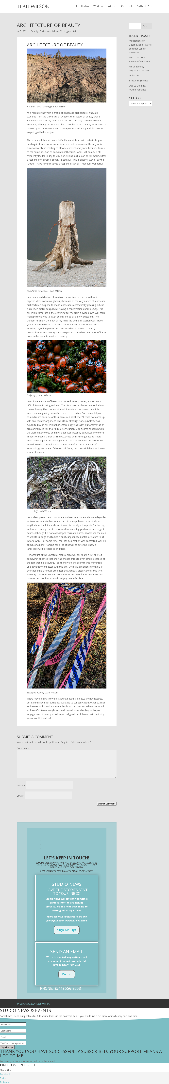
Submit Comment (106, 803)
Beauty (34, 31)
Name (21, 785)
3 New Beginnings (138, 80)
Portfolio (82, 6)
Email (21, 795)
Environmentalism (49, 31)
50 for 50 (134, 75)
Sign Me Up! (66, 930)
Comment (23, 748)
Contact (126, 6)
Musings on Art (68, 31)
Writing (98, 6)
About (112, 6)
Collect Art (144, 6)
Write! (66, 974)
